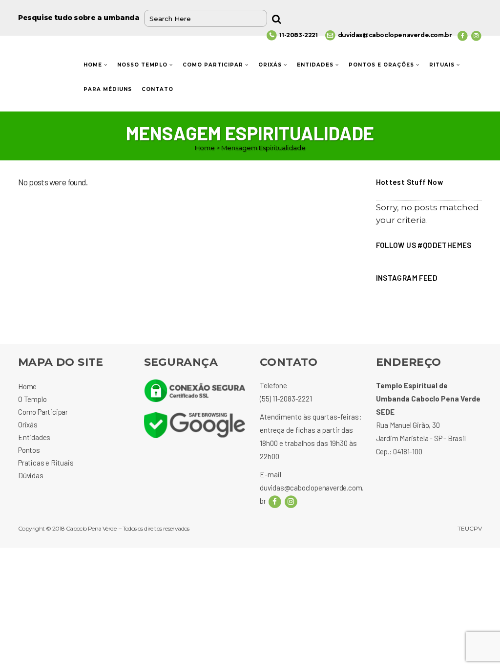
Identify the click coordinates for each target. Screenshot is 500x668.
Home (205, 148)
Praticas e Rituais (45, 462)
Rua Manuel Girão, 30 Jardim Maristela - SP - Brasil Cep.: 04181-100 (421, 438)
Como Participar (43, 411)
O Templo (32, 399)
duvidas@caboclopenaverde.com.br (395, 35)
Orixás (28, 424)
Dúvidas (30, 475)
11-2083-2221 (298, 35)
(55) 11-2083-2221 (286, 398)
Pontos (29, 449)
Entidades (34, 437)
